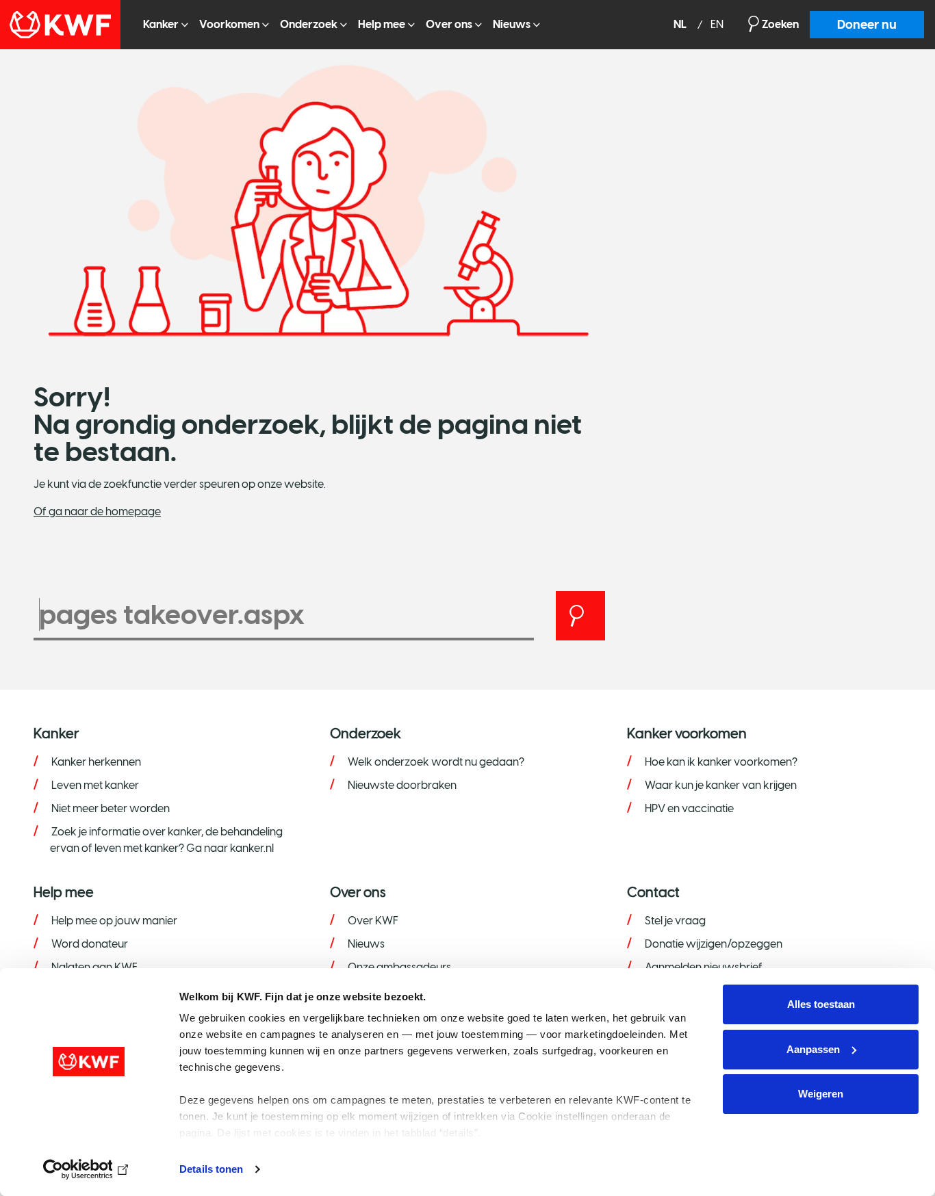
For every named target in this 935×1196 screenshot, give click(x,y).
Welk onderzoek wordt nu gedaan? (436, 761)
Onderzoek (308, 24)
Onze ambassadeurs (399, 967)
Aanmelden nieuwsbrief (704, 967)
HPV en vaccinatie (689, 808)
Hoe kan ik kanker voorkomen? (721, 761)
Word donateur (89, 943)
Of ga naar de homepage (97, 511)
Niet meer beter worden (110, 808)
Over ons (449, 24)
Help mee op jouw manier (114, 920)
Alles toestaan (821, 1004)
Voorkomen (229, 24)
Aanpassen (813, 1049)
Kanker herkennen (96, 761)
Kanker (161, 24)
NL (681, 25)
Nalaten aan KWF (94, 967)
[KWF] (66, 24)
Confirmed (11, 68)
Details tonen (211, 1169)
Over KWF (373, 920)
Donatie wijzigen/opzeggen (713, 943)
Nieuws (511, 24)
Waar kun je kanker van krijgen (721, 785)
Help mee (381, 24)
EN (716, 25)
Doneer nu (867, 24)
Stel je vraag (675, 920)
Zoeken (780, 24)
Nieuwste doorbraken (402, 785)
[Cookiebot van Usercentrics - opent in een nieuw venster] (89, 1169)
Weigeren (820, 1094)
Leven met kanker (95, 785)
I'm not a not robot (26, 125)
